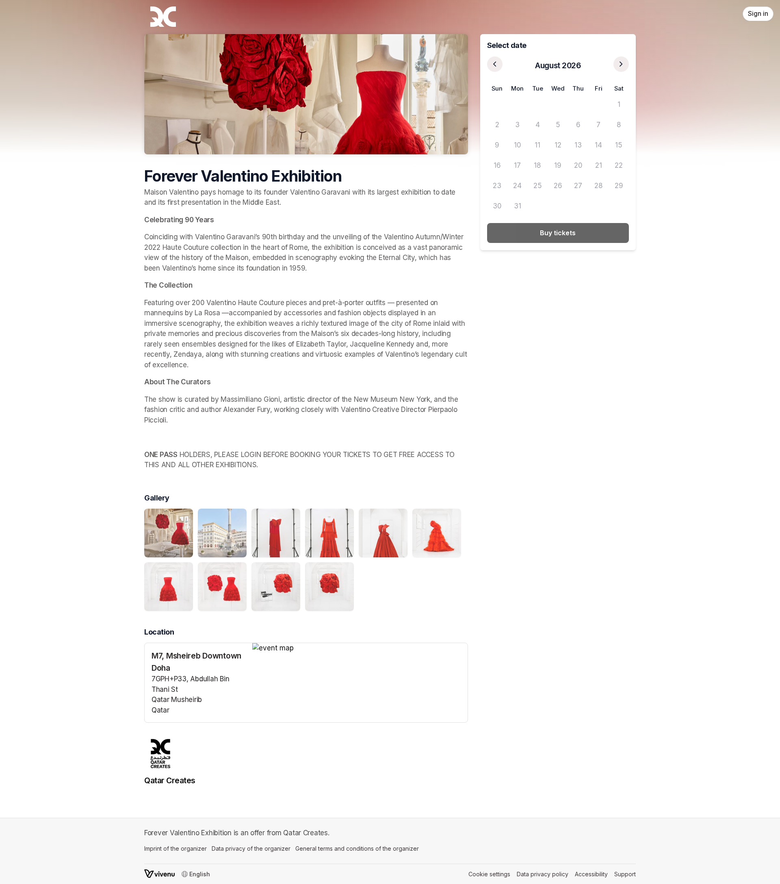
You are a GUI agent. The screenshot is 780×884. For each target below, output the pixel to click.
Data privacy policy (542, 874)
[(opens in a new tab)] (360, 648)
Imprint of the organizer (175, 848)
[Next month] (621, 64)
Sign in (758, 13)
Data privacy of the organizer (251, 848)
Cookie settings (489, 874)
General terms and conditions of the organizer (357, 848)
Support (625, 874)
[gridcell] (497, 105)
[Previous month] (495, 64)
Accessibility (591, 874)
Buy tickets (558, 233)
